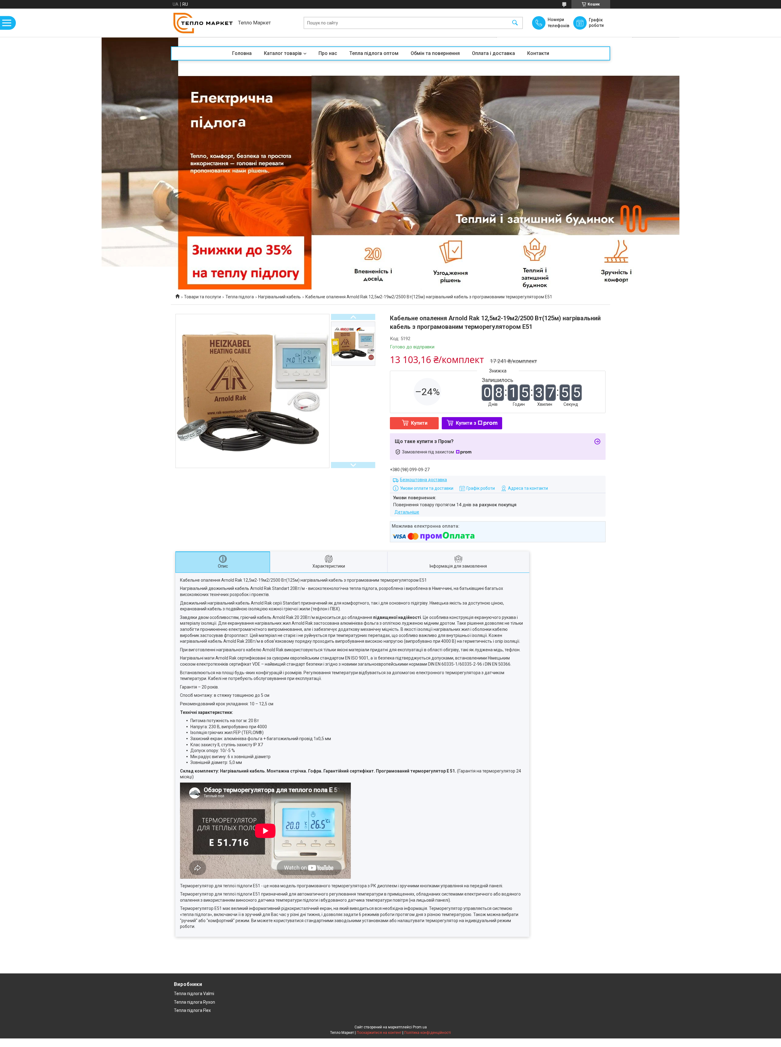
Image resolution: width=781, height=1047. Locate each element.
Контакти (538, 53)
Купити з (466, 423)
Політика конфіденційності (427, 1033)
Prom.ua (420, 1027)
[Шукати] (515, 22)
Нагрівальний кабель (279, 296)
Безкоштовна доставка (423, 479)
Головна (242, 53)
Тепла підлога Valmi (194, 993)
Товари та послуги (202, 296)
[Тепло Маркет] (202, 23)
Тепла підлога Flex (192, 1010)
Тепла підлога (239, 296)
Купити (419, 423)
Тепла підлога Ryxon (194, 1002)
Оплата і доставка (493, 53)
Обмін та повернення (435, 53)
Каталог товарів (283, 53)
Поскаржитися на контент (379, 1033)
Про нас (328, 53)
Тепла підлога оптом (373, 53)
